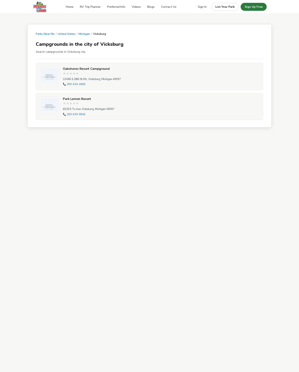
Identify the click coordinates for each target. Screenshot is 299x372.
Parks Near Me (45, 34)
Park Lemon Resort (77, 99)
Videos (136, 7)
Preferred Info (116, 7)
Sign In (202, 7)
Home (69, 7)
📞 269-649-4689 (74, 84)
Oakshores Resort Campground (86, 69)
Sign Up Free (254, 7)
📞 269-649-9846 (74, 114)
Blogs (151, 7)
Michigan (84, 34)
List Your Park (225, 7)
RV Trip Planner (90, 7)
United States (66, 34)
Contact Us (168, 7)
